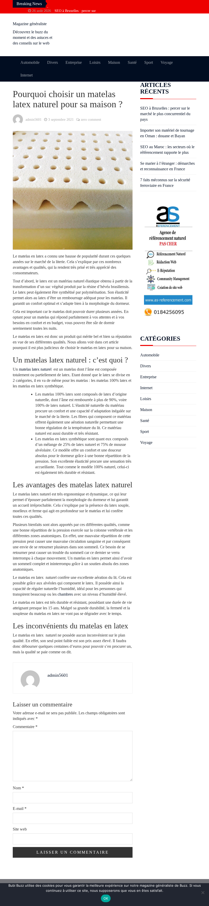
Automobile (30, 62)
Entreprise (74, 62)
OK (105, 898)
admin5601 (33, 120)
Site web (20, 829)
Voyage (167, 62)
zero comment (91, 120)
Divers (52, 62)
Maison (114, 62)
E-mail (20, 808)
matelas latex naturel (35, 369)
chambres (65, 594)
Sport (148, 62)
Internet (26, 75)
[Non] (202, 892)
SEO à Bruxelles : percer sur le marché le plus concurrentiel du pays (165, 114)
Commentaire (25, 726)
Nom (18, 788)
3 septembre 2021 (61, 120)
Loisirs (94, 62)
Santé (132, 62)
